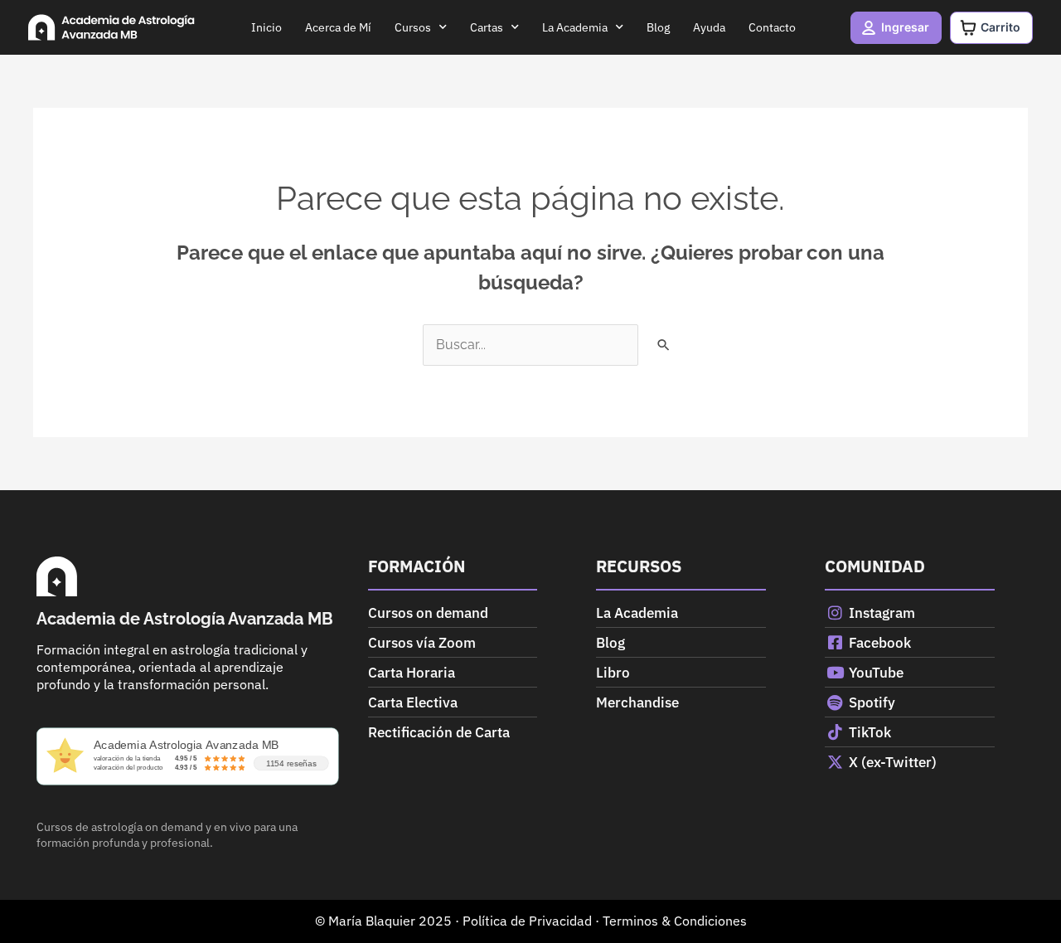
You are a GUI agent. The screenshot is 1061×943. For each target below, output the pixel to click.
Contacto (772, 27)
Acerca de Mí (338, 27)
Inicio (266, 27)
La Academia (575, 27)
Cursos (413, 27)
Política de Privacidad (527, 920)
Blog (658, 27)
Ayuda (709, 27)
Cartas (486, 27)
